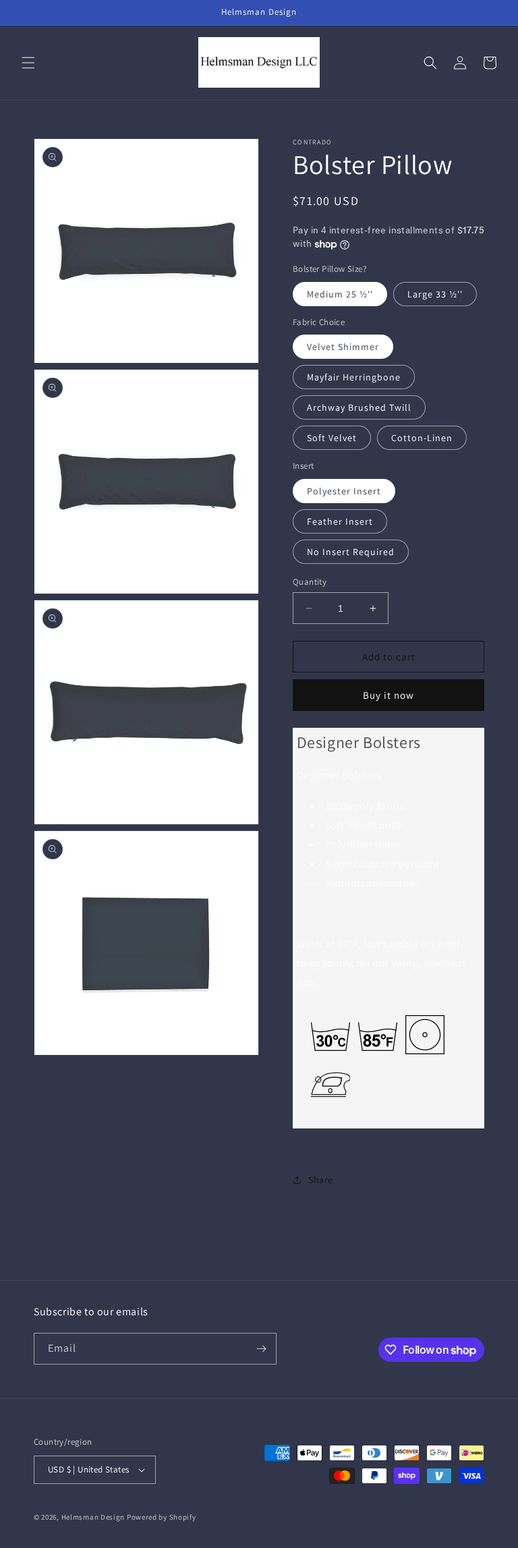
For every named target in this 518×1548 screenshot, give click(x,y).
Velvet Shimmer (343, 347)
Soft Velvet (332, 438)
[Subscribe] (261, 1349)
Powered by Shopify (161, 1517)
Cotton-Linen (422, 438)
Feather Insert (340, 521)
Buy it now (388, 695)
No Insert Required (351, 552)
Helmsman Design (93, 1517)
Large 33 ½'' (435, 294)
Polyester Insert (344, 491)
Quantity (309, 581)
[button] (28, 63)
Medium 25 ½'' (340, 294)
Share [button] (320, 1180)
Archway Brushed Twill (359, 407)
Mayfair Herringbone (354, 377)
